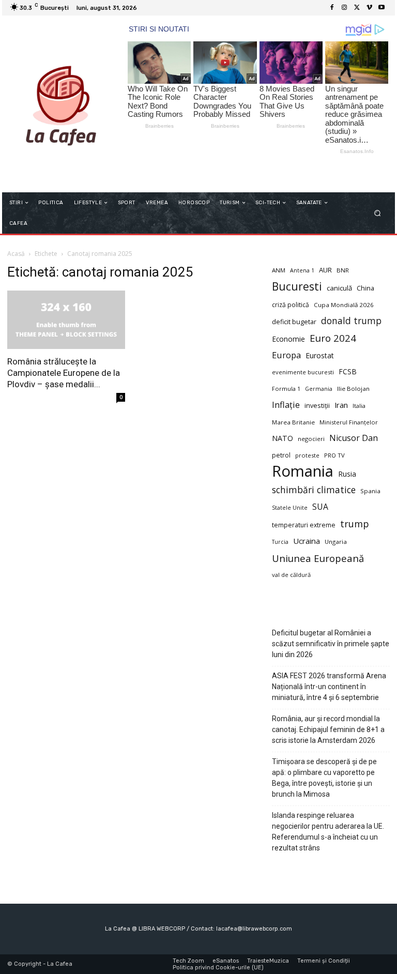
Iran (341, 405)
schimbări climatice (314, 489)
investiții (317, 405)
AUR (325, 270)
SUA (320, 506)
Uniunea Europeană (318, 558)
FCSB (348, 371)
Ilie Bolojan (353, 388)
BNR (343, 270)
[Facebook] (332, 8)
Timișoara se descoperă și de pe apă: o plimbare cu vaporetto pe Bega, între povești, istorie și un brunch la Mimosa (324, 777)
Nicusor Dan (353, 438)
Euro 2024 (333, 337)
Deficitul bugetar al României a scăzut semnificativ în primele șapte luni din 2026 (330, 644)
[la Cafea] (61, 104)
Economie (288, 339)
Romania (302, 471)
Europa (286, 354)
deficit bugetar (294, 321)
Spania (370, 491)
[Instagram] (344, 8)
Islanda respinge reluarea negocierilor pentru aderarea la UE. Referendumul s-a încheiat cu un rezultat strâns (328, 831)
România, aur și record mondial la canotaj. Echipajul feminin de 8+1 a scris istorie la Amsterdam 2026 (328, 729)
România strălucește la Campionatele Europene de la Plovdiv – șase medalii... (63, 372)
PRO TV (334, 455)
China (365, 288)
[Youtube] (381, 8)
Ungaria (336, 541)
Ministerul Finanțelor (348, 422)
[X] (356, 8)
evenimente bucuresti (303, 372)
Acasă (16, 253)
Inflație (286, 405)
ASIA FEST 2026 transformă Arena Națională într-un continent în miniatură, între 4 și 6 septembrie (329, 687)
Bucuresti (297, 286)
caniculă (339, 288)
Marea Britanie (293, 422)
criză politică (290, 304)
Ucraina (306, 541)
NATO (282, 438)
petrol (281, 455)
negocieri (311, 439)
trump (354, 524)
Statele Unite (290, 507)
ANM (278, 270)
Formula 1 (286, 388)
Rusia (347, 474)
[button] (378, 213)
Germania (318, 388)
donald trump (351, 320)
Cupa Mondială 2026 (344, 305)
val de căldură (291, 575)
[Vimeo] (369, 8)
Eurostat (320, 355)
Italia (359, 405)
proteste (307, 455)
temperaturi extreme (303, 525)
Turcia (280, 541)
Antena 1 (302, 270)
